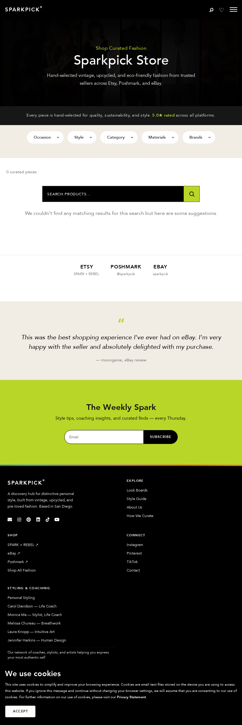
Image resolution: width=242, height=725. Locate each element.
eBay (14, 553)
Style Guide (137, 498)
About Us (134, 507)
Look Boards (137, 490)
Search (191, 194)
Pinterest (134, 553)
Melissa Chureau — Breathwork (34, 623)
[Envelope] (10, 519)
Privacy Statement (131, 697)
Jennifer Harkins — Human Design (37, 640)
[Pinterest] (28, 519)
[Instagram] (19, 519)
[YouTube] (57, 519)
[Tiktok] (47, 519)
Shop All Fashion (22, 570)
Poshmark (18, 561)
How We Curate (140, 515)
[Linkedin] (38, 519)
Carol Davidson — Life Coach (32, 606)
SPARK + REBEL (23, 544)
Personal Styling (21, 597)
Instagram (135, 544)
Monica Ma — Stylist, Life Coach (35, 614)
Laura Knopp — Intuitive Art (31, 631)
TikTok (132, 561)
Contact (133, 570)
